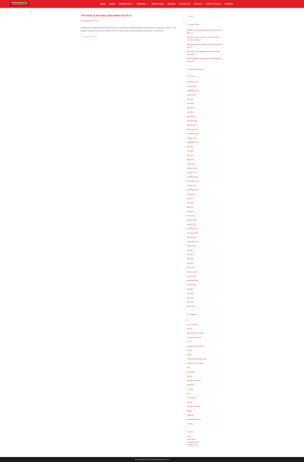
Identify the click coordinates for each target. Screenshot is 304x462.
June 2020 (190, 293)
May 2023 (190, 155)
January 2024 (191, 125)
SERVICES (141, 4)
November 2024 (192, 82)
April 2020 (190, 302)
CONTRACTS (184, 4)
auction (189, 329)
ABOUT (112, 4)
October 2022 (191, 185)
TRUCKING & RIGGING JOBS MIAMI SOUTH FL (106, 15)
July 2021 (190, 250)
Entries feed (191, 439)
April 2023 (190, 160)
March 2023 (191, 164)
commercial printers (194, 337)
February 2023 (192, 168)
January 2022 (191, 224)
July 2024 (190, 99)
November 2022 (192, 181)
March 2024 (191, 116)
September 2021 (192, 241)
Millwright (190, 385)
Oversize (190, 389)
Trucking (190, 424)
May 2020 (190, 298)
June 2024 (190, 103)
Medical (189, 376)
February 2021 (192, 272)
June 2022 (190, 203)
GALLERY (171, 4)
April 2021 (190, 263)
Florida (189, 350)
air (188, 320)
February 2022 (192, 220)
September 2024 (192, 90)
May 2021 (190, 259)
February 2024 (192, 121)
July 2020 (190, 289)
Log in (189, 436)
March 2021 (191, 267)
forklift (189, 354)
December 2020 (192, 280)
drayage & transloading (195, 346)
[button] (126, 4)
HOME (102, 4)
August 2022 (191, 194)
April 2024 (190, 112)
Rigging (189, 411)
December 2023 (192, 129)
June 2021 (190, 254)
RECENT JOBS (158, 4)
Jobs (188, 367)
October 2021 (191, 237)
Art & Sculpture (192, 324)
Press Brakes (191, 398)
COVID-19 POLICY (213, 4)
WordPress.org (192, 445)
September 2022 (192, 190)
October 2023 (191, 138)
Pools (189, 393)
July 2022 (190, 198)
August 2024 (191, 95)
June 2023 (190, 151)
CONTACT (198, 4)
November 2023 (192, 134)
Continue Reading (91, 36)
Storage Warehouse (194, 419)
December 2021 (192, 229)
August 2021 (191, 246)
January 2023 (191, 172)
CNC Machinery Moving (195, 333)
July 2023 (190, 146)
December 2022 (192, 177)
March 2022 (191, 216)
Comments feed (192, 442)
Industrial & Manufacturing (196, 359)
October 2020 (191, 285)
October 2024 (191, 86)
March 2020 (191, 306)
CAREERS (229, 4)
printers (189, 402)
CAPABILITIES (125, 4)
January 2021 (191, 276)
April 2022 (190, 211)
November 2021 (192, 233)
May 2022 (190, 207)
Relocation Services (193, 406)
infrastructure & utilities (195, 363)
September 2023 (192, 142)
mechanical (191, 372)
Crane (189, 342)
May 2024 (190, 108)
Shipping (190, 415)
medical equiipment (194, 380)
